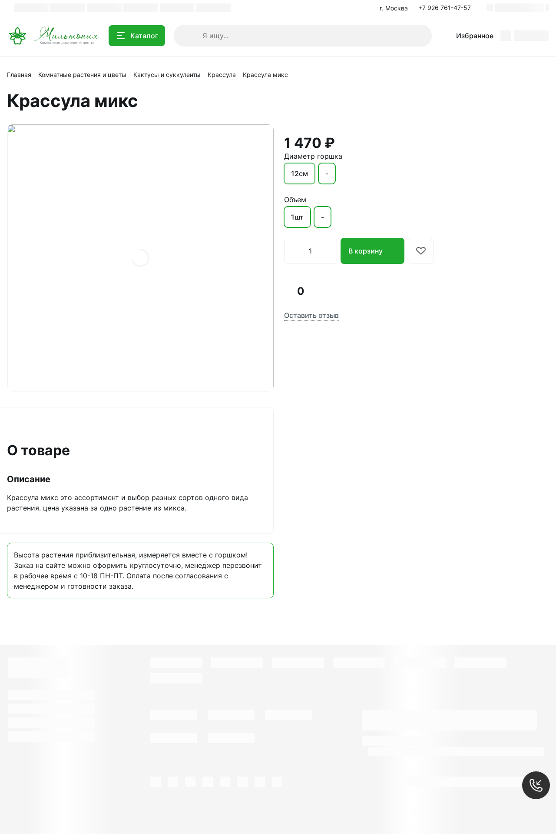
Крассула (222, 74)
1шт (297, 217)
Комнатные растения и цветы (82, 74)
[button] (447, 8)
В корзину (365, 251)
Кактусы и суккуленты (167, 74)
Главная (19, 74)
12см (299, 173)
